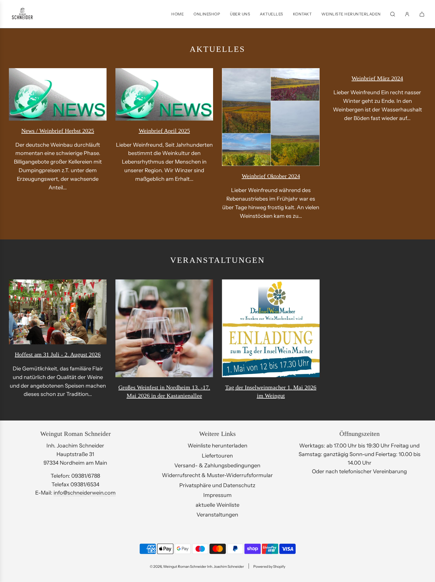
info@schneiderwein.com (85, 493)
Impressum (217, 495)
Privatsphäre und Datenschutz (217, 485)
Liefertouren (217, 456)
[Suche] (392, 14)
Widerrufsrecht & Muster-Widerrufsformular (217, 475)
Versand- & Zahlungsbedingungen (217, 465)
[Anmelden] (407, 14)
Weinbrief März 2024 (377, 78)
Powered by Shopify (269, 566)
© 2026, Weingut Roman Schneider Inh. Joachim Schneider (197, 566)
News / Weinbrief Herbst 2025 (57, 130)
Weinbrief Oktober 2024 (271, 176)
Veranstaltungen (217, 514)
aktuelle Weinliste (217, 505)
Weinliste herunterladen (217, 445)
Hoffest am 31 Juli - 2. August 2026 (58, 354)
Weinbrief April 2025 (164, 130)
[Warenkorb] (423, 14)
